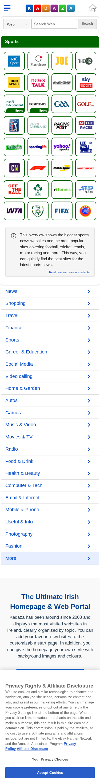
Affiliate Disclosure (32, 749)
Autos (11, 400)
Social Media (19, 364)
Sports (12, 340)
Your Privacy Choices (50, 759)
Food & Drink (19, 461)
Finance (13, 327)
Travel (11, 315)
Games (13, 412)
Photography (19, 534)
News (11, 291)
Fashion (13, 546)
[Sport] (14, 103)
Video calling (19, 376)
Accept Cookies (50, 773)
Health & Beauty (22, 473)
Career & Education (26, 352)
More (10, 558)
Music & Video (20, 424)
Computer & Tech (23, 485)
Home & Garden (22, 388)
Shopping (15, 303)
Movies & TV (19, 436)
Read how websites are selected (70, 272)
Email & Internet (22, 497)
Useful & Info (19, 521)
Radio (11, 449)
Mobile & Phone (22, 509)
